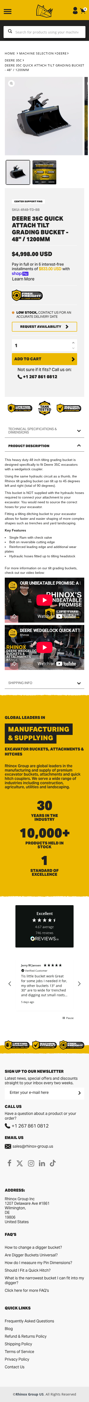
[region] (44, 983)
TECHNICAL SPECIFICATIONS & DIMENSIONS (32, 430)
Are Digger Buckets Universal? (31, 1255)
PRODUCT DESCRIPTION (28, 446)
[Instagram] (31, 1163)
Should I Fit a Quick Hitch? (28, 1270)
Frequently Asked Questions (29, 1321)
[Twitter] (19, 1163)
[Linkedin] (42, 1163)
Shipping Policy (18, 1344)
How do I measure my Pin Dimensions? (38, 1262)
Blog (9, 1328)
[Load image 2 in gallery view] (44, 172)
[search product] (10, 32)
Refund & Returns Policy (26, 1336)
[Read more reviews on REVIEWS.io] (44, 939)
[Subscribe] (79, 1093)
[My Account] (75, 13)
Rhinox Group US (30, 1394)
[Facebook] (9, 1163)
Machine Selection (36, 53)
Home (10, 53)
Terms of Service (19, 1351)
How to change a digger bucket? (33, 1247)
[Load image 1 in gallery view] (18, 172)
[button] (10, 984)
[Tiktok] (53, 1163)
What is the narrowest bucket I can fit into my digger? (44, 1280)
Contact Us (14, 1366)
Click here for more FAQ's (27, 1290)
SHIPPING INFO (20, 683)
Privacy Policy (17, 1359)
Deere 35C (13, 60)
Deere (61, 53)
